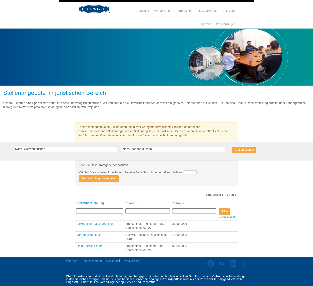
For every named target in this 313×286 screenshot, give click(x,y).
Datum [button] (177, 203)
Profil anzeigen (225, 24)
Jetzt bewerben (208, 10)
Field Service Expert (89, 246)
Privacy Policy (131, 261)
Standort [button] (132, 203)
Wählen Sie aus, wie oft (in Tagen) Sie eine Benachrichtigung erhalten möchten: (131, 172)
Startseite (143, 10)
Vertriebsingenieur (88, 234)
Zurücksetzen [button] (228, 216)
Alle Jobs (229, 10)
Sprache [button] (206, 24)
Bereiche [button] (185, 10)
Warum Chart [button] (163, 10)
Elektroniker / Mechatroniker (94, 223)
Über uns (72, 261)
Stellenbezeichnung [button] (90, 203)
